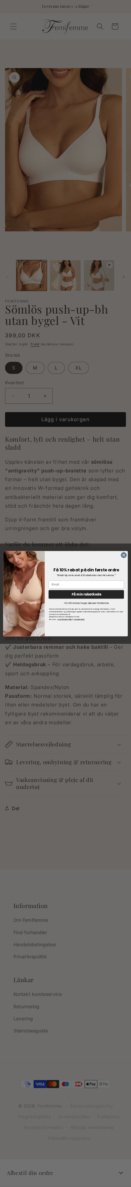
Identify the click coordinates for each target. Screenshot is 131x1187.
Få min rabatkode (86, 594)
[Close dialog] (124, 555)
